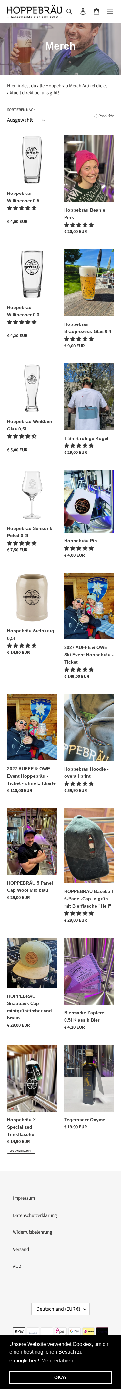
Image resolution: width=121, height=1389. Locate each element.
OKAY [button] (60, 1377)
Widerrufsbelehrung (32, 1232)
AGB (17, 1266)
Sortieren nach (21, 109)
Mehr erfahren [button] (57, 1360)
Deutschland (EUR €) (58, 1308)
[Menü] (110, 11)
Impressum (24, 1198)
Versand (21, 1249)
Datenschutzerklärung (35, 1215)
